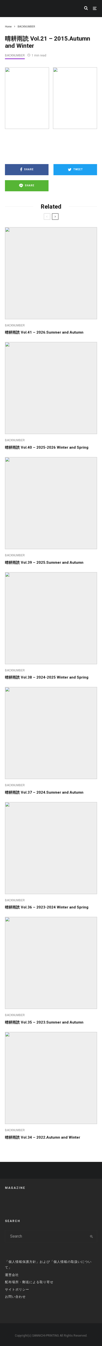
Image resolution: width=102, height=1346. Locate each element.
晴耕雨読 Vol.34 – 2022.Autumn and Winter (42, 1137)
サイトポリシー (17, 1289)
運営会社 (12, 1275)
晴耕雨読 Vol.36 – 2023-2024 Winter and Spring (46, 907)
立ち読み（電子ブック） (51, 145)
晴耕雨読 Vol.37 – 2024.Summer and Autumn (44, 792)
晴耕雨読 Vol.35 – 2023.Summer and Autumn (44, 1022)
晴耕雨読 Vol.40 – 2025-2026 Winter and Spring (46, 447)
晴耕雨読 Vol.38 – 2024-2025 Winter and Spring (46, 677)
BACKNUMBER (15, 55)
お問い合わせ (15, 1296)
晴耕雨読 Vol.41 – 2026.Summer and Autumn (44, 332)
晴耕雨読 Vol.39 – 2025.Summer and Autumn (44, 562)
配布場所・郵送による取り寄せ (29, 1282)
